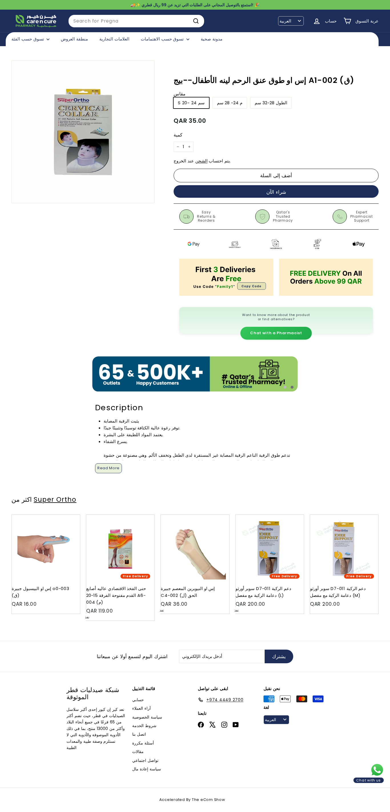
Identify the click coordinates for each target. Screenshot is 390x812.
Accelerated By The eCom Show (192, 799)
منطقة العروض (74, 39)
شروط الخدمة (144, 726)
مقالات (138, 751)
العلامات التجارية (114, 39)
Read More (108, 468)
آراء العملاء (141, 708)
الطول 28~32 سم (271, 103)
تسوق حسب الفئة (28, 39)
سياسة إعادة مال (146, 769)
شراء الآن (276, 192)
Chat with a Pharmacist (276, 333)
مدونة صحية (211, 39)
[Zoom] (83, 132)
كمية (178, 135)
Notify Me (145, 517)
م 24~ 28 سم (229, 103)
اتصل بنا (139, 734)
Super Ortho (55, 499)
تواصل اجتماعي (145, 760)
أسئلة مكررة (143, 743)
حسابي (138, 700)
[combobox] (136, 21)
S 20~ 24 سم (191, 103)
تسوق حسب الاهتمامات (163, 39)
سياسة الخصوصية (147, 717)
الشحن (201, 161)
